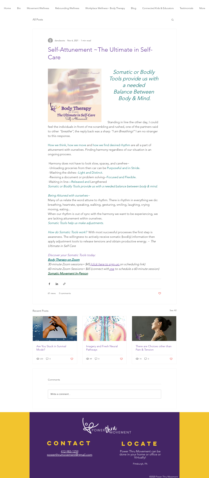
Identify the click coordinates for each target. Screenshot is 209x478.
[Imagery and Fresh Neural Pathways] (104, 328)
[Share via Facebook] (49, 283)
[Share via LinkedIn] (56, 283)
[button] (172, 19)
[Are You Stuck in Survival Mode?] (55, 328)
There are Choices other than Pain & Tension (154, 348)
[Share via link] (64, 283)
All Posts (38, 19)
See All (173, 310)
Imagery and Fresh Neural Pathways (102, 348)
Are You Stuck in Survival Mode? (51, 348)
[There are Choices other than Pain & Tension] (154, 328)
